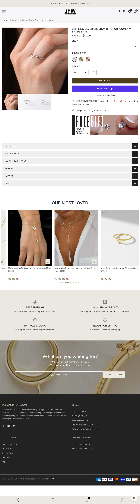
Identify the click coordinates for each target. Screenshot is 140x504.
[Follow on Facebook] (3, 426)
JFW (52, 479)
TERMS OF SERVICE (80, 420)
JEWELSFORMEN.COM (81, 444)
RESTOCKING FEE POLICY (82, 425)
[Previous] (7, 60)
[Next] (63, 60)
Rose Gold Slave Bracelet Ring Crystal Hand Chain (69, 268)
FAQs (4, 462)
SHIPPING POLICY (79, 416)
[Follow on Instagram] (8, 426)
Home (4, 20)
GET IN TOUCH (8, 449)
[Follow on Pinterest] (13, 426)
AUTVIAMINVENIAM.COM (82, 449)
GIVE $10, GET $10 (9, 444)
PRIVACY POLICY (79, 412)
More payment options (105, 95)
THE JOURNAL (8, 453)
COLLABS (6, 457)
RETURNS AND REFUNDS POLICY (86, 429)
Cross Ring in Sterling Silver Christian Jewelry (21, 268)
